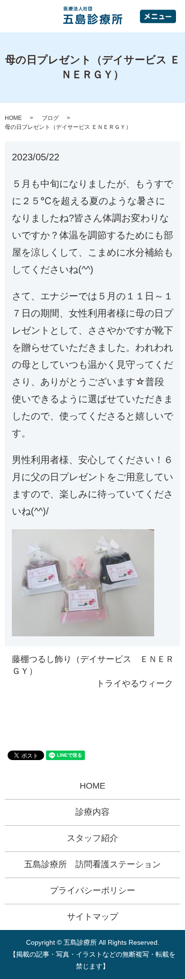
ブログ (50, 118)
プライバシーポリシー (92, 890)
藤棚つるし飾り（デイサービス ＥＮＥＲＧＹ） (93, 665)
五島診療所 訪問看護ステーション (92, 864)
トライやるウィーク (134, 683)
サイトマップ (92, 916)
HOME (13, 118)
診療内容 (92, 812)
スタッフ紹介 (92, 838)
